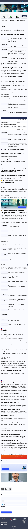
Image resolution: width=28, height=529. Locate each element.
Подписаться (4, 524)
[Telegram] (2, 488)
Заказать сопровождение (24, 16)
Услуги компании (24, 520)
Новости (24, 519)
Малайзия (2, 19)
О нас (24, 523)
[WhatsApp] (6, 488)
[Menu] (26, 1)
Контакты (24, 522)
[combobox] (3, 501)
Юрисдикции (24, 521)
